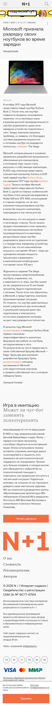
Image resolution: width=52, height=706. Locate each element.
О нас (7, 558)
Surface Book (34, 177)
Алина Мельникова (11, 429)
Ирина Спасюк (38, 429)
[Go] (5, 4)
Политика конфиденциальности (39, 686)
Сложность (12, 564)
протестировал (11, 330)
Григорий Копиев (10, 51)
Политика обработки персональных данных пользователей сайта (24, 679)
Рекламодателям (16, 570)
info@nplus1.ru (30, 646)
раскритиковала (12, 361)
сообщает (22, 146)
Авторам (10, 576)
